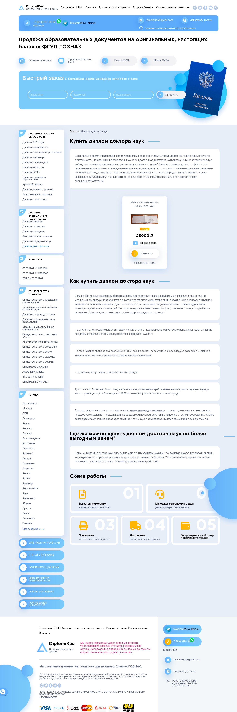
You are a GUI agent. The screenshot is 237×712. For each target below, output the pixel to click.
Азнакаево (28, 498)
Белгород (28, 448)
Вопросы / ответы (143, 8)
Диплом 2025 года (33, 142)
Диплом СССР (31, 172)
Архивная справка (33, 372)
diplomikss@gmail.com (160, 20)
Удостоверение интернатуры (40, 342)
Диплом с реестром (34, 200)
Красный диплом (32, 185)
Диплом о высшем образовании (41, 152)
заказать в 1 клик (144, 263)
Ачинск (26, 473)
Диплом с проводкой (35, 162)
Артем (26, 478)
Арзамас (27, 453)
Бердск (27, 458)
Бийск (26, 513)
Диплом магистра (33, 167)
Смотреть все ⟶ (33, 529)
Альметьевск (30, 488)
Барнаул (27, 434)
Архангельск (29, 404)
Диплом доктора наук (35, 246)
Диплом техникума (33, 226)
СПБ (25, 414)
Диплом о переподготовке (38, 315)
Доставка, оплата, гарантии (114, 8)
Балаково (28, 468)
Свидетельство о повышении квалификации (40, 301)
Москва (27, 409)
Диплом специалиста (35, 147)
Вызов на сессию (33, 377)
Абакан (26, 503)
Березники (28, 518)
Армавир (27, 483)
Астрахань (28, 444)
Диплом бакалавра (33, 157)
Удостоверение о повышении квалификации (40, 308)
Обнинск (27, 523)
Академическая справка (37, 195)
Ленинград (28, 419)
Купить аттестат (32, 278)
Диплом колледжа (33, 231)
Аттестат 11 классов (35, 273)
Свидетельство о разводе (38, 357)
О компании (67, 8)
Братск (26, 508)
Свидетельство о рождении (39, 347)
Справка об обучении (35, 367)
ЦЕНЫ (79, 8)
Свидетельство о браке (37, 352)
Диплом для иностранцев (37, 190)
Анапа (26, 424)
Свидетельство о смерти (38, 362)
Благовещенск (31, 439)
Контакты (184, 8)
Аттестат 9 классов (34, 268)
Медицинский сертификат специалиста (38, 328)
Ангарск (27, 429)
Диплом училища (32, 221)
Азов (25, 493)
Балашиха (28, 463)
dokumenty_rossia (201, 20)
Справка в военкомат (35, 382)
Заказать (91, 8)
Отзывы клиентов (166, 8)
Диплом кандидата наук (37, 241)
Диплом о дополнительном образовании (38, 321)
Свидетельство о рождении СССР (39, 335)
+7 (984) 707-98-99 (44, 22)
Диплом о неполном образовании (34, 178)
